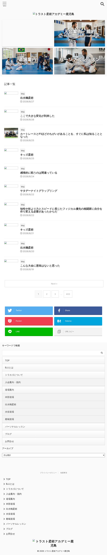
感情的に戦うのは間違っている (38, 172)
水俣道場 (9, 411)
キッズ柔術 (26, 154)
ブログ (8, 434)
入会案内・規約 (13, 382)
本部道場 (9, 397)
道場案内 (9, 389)
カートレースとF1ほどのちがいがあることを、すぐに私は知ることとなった (61, 135)
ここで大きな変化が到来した (37, 115)
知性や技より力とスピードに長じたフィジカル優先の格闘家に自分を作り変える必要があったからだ (61, 210)
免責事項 (63, 473)
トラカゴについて (14, 374)
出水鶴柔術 (26, 97)
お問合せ (9, 441)
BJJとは (9, 367)
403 (68, 294)
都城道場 (9, 419)
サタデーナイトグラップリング (38, 190)
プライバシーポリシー (48, 473)
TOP (7, 360)
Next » (54, 283)
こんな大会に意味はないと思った (40, 265)
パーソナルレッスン (15, 426)
